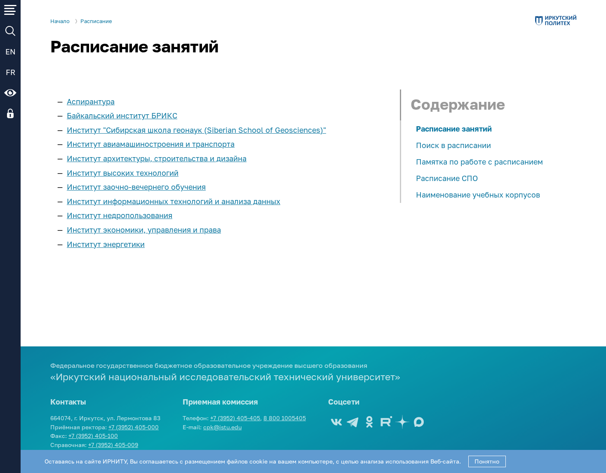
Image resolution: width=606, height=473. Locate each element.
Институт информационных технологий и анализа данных (173, 201)
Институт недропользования (119, 215)
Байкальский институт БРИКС (122, 115)
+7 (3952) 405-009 (113, 444)
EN (10, 51)
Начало (60, 21)
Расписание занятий (454, 128)
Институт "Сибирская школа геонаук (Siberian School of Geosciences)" (196, 129)
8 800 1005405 (284, 417)
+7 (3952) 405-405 (235, 417)
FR (10, 72)
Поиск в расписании (453, 145)
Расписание (96, 21)
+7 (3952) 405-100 (93, 435)
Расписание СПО (447, 178)
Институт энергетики (106, 244)
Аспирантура (91, 101)
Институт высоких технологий (123, 172)
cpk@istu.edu (222, 427)
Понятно (486, 461)
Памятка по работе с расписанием (479, 161)
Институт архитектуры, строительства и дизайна (157, 158)
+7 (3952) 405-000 (133, 427)
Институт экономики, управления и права (144, 229)
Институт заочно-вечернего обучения (136, 186)
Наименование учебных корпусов (478, 194)
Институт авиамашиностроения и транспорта (151, 143)
